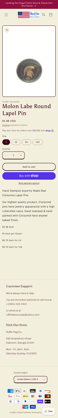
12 (16, 142)
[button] (6, 14)
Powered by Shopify (40, 412)
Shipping (6, 125)
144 (38, 142)
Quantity (6, 149)
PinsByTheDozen (24, 412)
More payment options (29, 183)
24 (26, 142)
